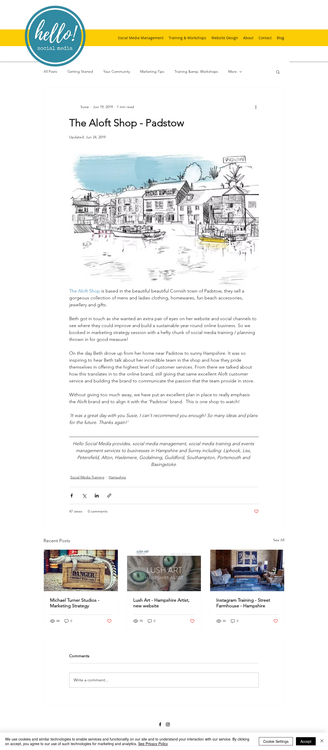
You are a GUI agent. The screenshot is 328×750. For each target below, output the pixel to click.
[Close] (322, 741)
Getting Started (80, 71)
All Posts (50, 71)
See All (278, 540)
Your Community (116, 71)
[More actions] (256, 107)
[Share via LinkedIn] (96, 495)
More (232, 71)
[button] (277, 72)
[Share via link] (109, 495)
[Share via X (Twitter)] (84, 495)
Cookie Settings (276, 741)
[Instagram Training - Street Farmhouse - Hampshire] (247, 570)
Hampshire (117, 477)
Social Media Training (87, 477)
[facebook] (160, 724)
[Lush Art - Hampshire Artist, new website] (164, 570)
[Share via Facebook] (71, 495)
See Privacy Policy (153, 743)
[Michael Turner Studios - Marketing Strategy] (81, 570)
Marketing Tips (152, 71)
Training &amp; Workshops (196, 71)
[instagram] (167, 724)
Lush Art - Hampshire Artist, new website (161, 603)
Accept (305, 741)
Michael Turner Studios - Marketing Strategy (74, 603)
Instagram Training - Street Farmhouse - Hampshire (243, 603)
